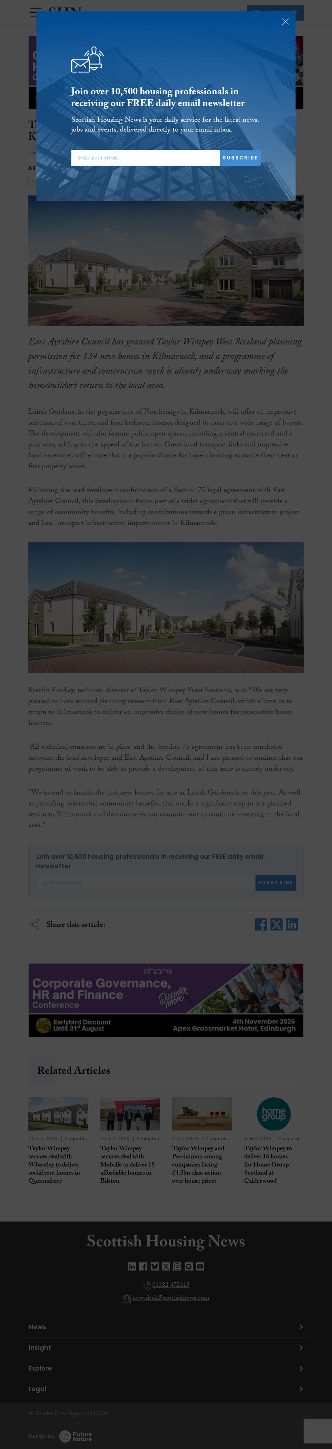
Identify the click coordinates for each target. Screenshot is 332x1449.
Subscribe (240, 157)
